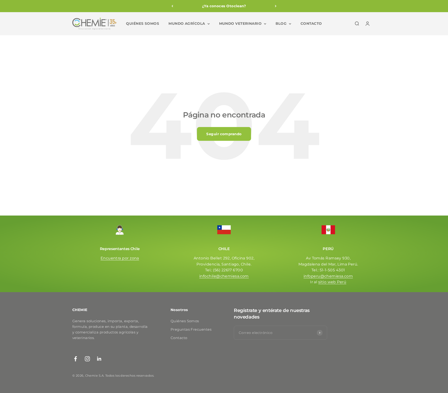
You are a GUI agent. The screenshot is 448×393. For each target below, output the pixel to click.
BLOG (281, 23)
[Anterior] (172, 6)
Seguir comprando (224, 134)
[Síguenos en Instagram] (87, 359)
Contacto (179, 338)
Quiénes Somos (185, 321)
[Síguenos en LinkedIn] (99, 359)
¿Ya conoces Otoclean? (224, 6)
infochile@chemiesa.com (224, 276)
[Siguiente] (275, 6)
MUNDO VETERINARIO (240, 23)
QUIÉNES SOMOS (142, 23)
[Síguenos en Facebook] (75, 359)
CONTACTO (311, 23)
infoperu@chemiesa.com (328, 276)
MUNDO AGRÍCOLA (186, 23)
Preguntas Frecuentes (191, 329)
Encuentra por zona (120, 258)
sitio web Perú (332, 282)
